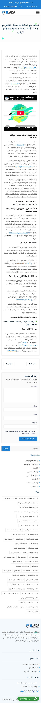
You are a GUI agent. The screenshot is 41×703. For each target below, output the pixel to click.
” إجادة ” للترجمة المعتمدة (24, 263)
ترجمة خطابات (34, 543)
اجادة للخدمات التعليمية (30, 664)
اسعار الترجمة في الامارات (30, 530)
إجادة (24, 342)
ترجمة (33, 479)
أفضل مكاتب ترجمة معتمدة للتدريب (28, 516)
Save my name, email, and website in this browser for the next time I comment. (20, 432)
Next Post (32, 364)
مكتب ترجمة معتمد (32, 589)
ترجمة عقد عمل (22, 557)
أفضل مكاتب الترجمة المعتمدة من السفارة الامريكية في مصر (20, 498)
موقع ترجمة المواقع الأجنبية (28, 67)
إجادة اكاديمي (31, 475)
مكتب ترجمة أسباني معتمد (15, 579)
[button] (28, 699)
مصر (20, 6)
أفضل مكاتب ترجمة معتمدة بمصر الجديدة (26, 512)
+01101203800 (31, 6)
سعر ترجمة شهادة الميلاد (30, 570)
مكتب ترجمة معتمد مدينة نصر (29, 607)
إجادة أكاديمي (31, 472)
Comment (33, 386)
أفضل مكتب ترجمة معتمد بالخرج (29, 525)
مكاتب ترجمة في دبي (32, 579)
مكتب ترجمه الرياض (12, 607)
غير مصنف (30, 483)
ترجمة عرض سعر (15, 552)
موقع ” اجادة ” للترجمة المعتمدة (19, 233)
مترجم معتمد (7, 570)
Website (34, 423)
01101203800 (12, 351)
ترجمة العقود (19, 539)
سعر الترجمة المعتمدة (22, 566)
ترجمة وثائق (35, 566)
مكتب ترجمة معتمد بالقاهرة (30, 593)
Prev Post (9, 364)
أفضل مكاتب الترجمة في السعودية (28, 503)
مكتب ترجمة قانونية (32, 584)
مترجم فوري (17, 570)
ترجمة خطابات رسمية (21, 543)
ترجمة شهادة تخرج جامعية (30, 552)
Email (35, 414)
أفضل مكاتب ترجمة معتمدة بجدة (28, 507)
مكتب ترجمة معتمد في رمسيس (29, 602)
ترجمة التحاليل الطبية (32, 539)
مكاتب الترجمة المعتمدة (18, 575)
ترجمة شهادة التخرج (19, 548)
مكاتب (33, 486)
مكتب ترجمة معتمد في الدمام (11, 593)
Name (35, 406)
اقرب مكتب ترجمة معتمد (14, 530)
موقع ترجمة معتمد (32, 611)
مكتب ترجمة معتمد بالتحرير (16, 589)
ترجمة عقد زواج (33, 557)
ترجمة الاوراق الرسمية (19, 534)
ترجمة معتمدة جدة (17, 561)
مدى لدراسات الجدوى (31, 671)
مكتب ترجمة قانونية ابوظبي (16, 584)
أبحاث (34, 468)
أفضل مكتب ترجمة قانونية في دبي (28, 521)
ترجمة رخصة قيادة (33, 548)
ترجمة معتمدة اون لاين (31, 561)
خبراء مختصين (15, 83)
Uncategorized (30, 461)
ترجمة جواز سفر (8, 539)
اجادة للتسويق (33, 668)
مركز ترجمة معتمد (33, 575)
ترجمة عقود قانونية (9, 557)
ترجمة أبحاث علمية (33, 534)
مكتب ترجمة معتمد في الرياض (29, 598)
